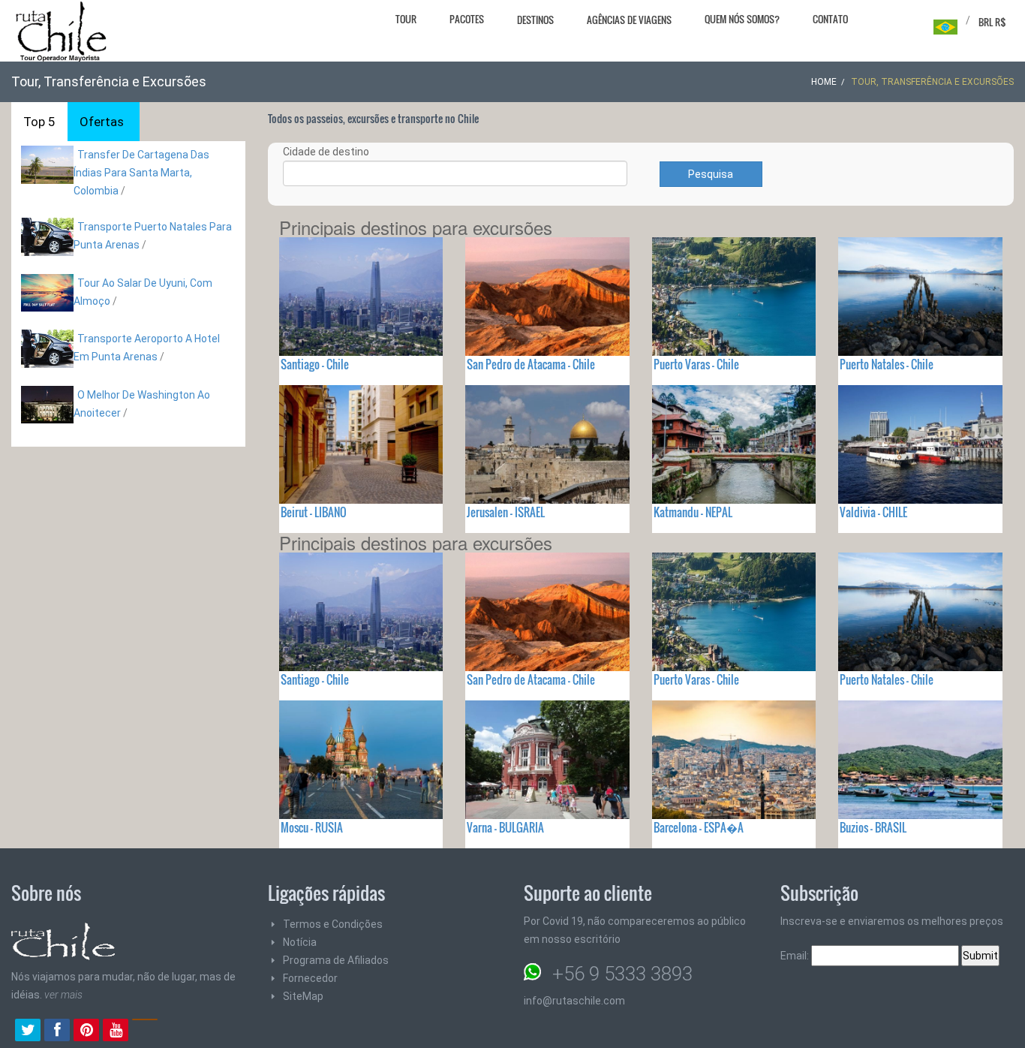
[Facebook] (57, 1031)
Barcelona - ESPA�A (699, 827)
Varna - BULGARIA (505, 827)
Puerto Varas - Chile (696, 364)
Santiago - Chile (315, 364)
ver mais (63, 995)
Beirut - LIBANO (314, 512)
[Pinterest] (86, 1031)
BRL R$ (992, 21)
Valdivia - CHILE (873, 512)
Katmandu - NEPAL (693, 512)
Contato (830, 18)
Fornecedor (310, 978)
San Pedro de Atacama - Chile (531, 364)
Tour (405, 18)
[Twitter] (28, 1031)
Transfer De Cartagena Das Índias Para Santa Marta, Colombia (141, 173)
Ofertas (102, 121)
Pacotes (466, 18)
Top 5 (39, 121)
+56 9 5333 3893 (622, 973)
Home (824, 82)
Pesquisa (710, 174)
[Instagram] (145, 1031)
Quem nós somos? (742, 18)
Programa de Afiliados (336, 960)
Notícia (300, 942)
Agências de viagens (629, 19)
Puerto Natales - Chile (886, 364)
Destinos (535, 19)
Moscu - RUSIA (312, 827)
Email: (795, 956)
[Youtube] (115, 1031)
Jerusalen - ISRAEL (506, 512)
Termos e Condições (333, 924)
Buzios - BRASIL (873, 827)
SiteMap (303, 996)
